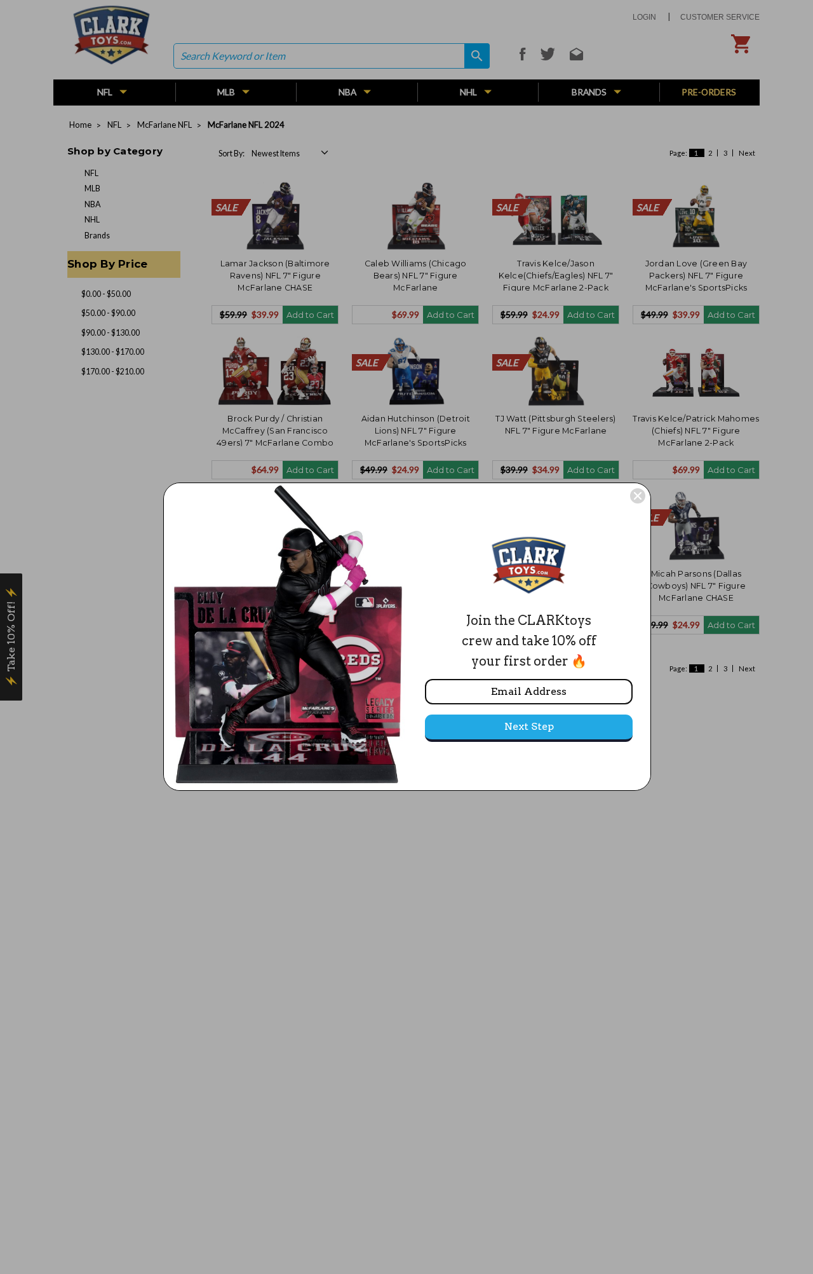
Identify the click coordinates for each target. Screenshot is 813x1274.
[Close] (637, 495)
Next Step (529, 726)
